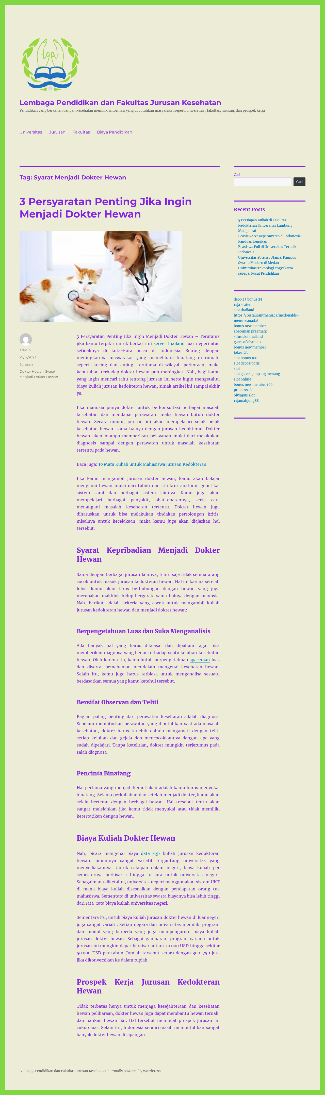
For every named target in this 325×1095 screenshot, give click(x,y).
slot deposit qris (247, 363)
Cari (237, 175)
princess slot (244, 390)
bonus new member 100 (253, 385)
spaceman (200, 659)
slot (237, 369)
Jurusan (57, 132)
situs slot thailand (248, 337)
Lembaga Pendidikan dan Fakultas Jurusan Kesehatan (120, 102)
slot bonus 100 (245, 358)
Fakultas (81, 132)
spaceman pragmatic (251, 331)
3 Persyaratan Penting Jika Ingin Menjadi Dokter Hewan (106, 207)
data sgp (150, 853)
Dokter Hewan (32, 371)
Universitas (31, 132)
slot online (242, 379)
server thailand (169, 343)
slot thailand (244, 310)
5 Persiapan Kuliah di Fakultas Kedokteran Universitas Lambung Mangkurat (265, 225)
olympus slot (244, 395)
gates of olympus (247, 342)
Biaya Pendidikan (114, 132)
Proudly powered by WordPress (135, 1071)
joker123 (241, 353)
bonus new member (250, 326)
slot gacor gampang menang (257, 374)
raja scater (242, 305)
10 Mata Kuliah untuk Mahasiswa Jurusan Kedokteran (152, 464)
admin (25, 350)
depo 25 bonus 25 (248, 299)
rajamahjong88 (246, 401)
